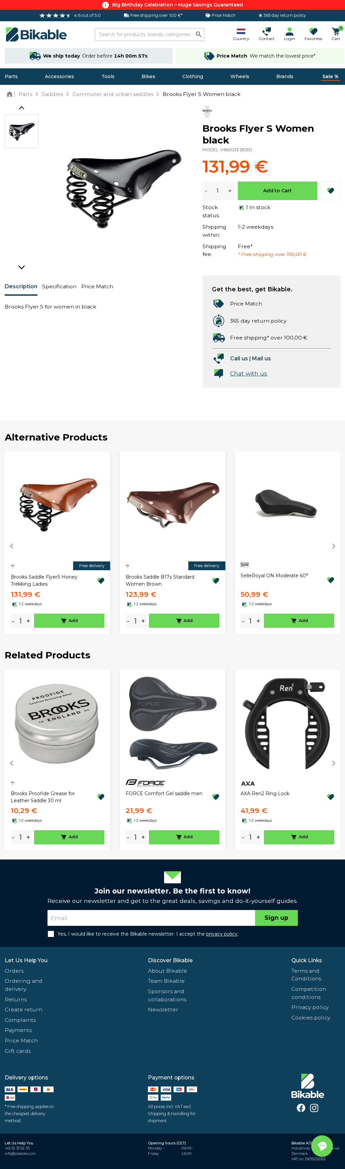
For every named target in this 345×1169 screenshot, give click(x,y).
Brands (284, 76)
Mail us (261, 358)
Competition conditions (308, 993)
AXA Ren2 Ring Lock (265, 793)
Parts (11, 76)
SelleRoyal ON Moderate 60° (274, 576)
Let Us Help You (26, 960)
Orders (14, 971)
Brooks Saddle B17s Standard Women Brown (160, 580)
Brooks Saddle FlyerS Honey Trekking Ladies (44, 580)
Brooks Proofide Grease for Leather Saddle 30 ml (43, 797)
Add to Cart (277, 191)
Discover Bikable (170, 960)
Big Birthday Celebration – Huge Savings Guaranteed (177, 5)
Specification (59, 286)
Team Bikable (166, 981)
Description (21, 286)
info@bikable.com (20, 1153)
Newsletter (163, 1009)
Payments (18, 1030)
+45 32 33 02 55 (17, 1148)
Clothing (192, 76)
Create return (23, 1009)
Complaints (20, 1020)
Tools (108, 76)
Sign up (276, 917)
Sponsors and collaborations (167, 995)
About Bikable (167, 971)
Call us (239, 358)
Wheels (239, 76)
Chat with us (248, 373)
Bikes (148, 76)
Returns (16, 999)
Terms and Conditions (306, 975)
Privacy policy (309, 1007)
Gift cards (18, 1051)
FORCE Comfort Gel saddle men (164, 793)
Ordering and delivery (23, 985)
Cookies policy (310, 1017)
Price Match (97, 286)
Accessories (59, 76)
